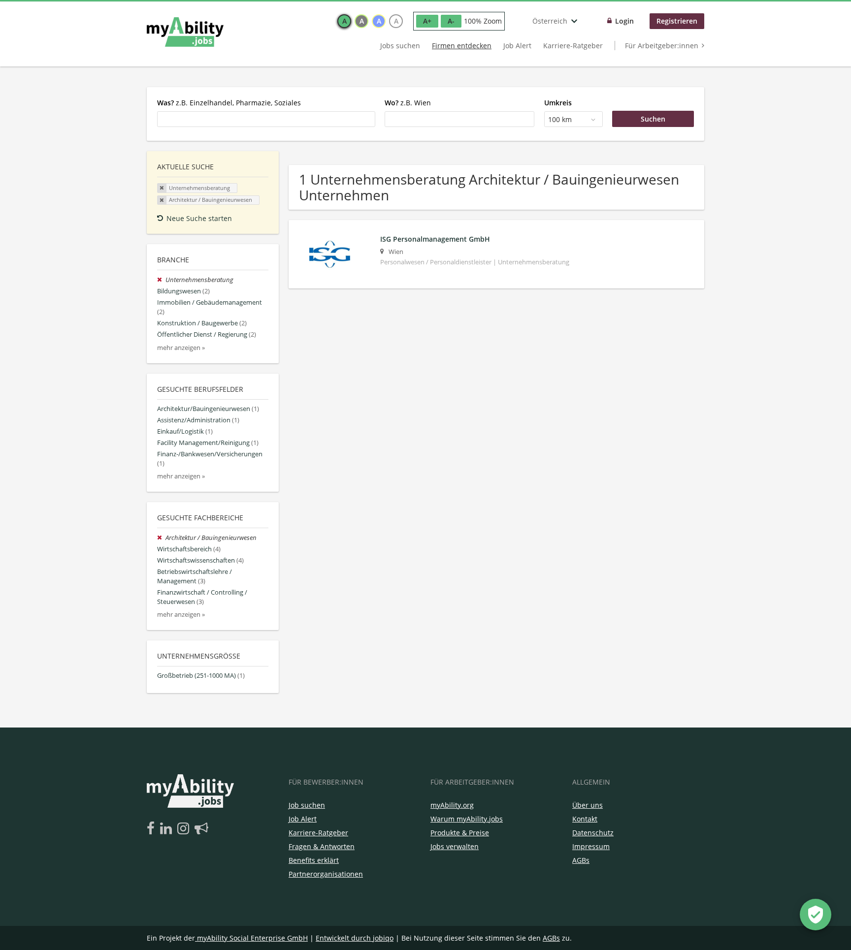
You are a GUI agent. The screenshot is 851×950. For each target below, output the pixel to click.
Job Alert (517, 45)
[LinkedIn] (167, 829)
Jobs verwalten (454, 846)
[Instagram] (185, 829)
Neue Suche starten (199, 218)
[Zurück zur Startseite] (185, 32)
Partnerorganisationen (326, 874)
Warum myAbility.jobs (466, 818)
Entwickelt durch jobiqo (354, 938)
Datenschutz (593, 832)
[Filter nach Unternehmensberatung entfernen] (161, 280)
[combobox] (266, 119)
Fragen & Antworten (322, 846)
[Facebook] (152, 829)
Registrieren (676, 21)
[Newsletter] (201, 829)
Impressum (591, 846)
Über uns (587, 805)
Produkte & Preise (459, 832)
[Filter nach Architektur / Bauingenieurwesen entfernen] (161, 538)
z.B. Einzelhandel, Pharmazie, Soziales (229, 102)
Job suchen (307, 805)
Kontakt (584, 818)
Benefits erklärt (314, 860)
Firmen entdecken (461, 45)
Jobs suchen (400, 45)
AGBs (580, 860)
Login (624, 21)
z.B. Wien (408, 102)
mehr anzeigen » (181, 348)
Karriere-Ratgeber (573, 45)
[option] (344, 21)
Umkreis (558, 102)
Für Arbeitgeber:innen (661, 45)
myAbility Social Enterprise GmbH (252, 938)
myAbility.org (452, 805)
